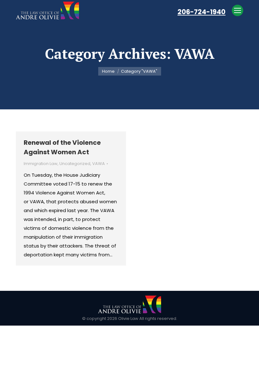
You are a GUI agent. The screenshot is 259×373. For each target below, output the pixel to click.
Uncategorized (74, 164)
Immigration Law (40, 164)
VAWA (98, 164)
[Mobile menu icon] (237, 10)
